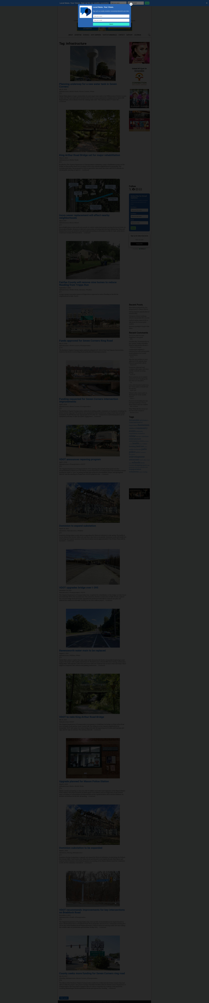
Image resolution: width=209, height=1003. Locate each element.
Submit (111, 24)
